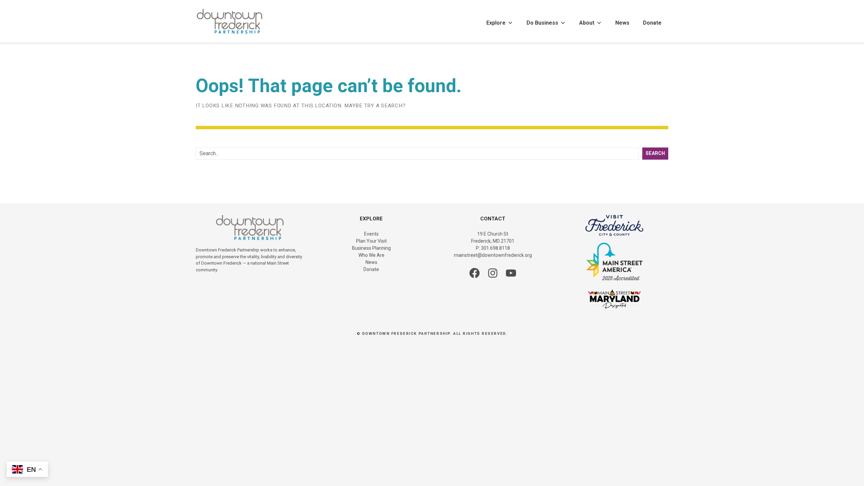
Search (655, 153)
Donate (652, 23)
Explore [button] (496, 23)
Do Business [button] (542, 23)
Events (371, 234)
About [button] (586, 23)
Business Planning (371, 248)
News (622, 23)
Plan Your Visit (371, 241)
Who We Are (371, 255)
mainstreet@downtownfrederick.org (493, 255)
